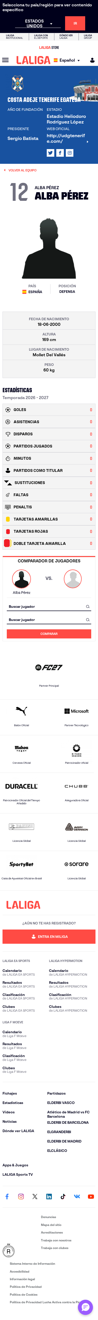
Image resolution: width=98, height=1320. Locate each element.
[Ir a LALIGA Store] (49, 47)
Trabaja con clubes (54, 1248)
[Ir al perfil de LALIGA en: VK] (76, 1196)
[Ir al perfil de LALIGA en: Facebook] (7, 1196)
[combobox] (49, 606)
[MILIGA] (90, 60)
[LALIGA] (34, 60)
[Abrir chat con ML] (85, 1307)
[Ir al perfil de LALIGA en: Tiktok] (63, 1196)
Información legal (22, 1279)
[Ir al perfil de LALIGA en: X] (50, 153)
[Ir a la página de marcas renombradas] (21, 1251)
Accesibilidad (19, 1271)
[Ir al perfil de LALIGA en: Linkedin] (49, 1196)
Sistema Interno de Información (32, 1263)
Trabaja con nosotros (56, 1240)
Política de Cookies (23, 1294)
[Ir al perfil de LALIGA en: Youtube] (90, 1196)
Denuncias (48, 1217)
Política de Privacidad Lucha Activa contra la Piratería (49, 1302)
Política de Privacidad (26, 1286)
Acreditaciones (52, 1232)
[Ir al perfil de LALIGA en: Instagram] (69, 153)
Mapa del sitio (51, 1224)
